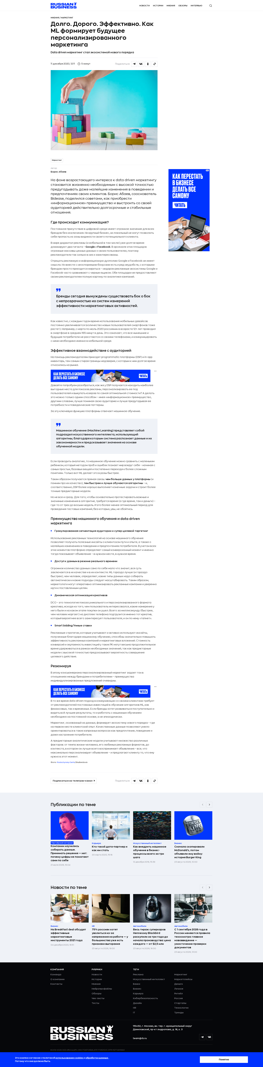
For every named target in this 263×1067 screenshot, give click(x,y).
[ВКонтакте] (210, 1037)
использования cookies (69, 1058)
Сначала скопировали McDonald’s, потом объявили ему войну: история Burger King (189, 852)
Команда (55, 974)
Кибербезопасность (145, 998)
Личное (178, 989)
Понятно (224, 1060)
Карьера (138, 994)
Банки (136, 984)
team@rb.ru (140, 1038)
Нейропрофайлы (102, 989)
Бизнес (137, 989)
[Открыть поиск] (210, 5)
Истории (158, 6)
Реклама (138, 974)
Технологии (181, 1008)
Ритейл (178, 994)
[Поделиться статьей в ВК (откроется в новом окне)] (141, 64)
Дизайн (137, 1003)
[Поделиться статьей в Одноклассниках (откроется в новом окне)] (148, 64)
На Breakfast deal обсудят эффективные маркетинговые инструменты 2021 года (68, 934)
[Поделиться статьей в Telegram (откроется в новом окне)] (134, 64)
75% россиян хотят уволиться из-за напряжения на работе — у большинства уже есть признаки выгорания (110, 936)
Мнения (171, 6)
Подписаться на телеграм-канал (72, 781)
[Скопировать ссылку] (155, 64)
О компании (57, 979)
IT (134, 1013)
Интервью (196, 6)
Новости (144, 6)
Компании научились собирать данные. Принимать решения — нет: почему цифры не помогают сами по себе (70, 853)
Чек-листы (98, 998)
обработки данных (97, 1058)
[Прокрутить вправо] (209, 805)
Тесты (95, 1003)
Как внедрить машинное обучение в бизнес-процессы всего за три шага (149, 852)
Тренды (179, 1013)
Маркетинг (67, 18)
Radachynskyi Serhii (66, 762)
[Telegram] (202, 1037)
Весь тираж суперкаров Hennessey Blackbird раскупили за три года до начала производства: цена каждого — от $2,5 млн (152, 936)
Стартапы (180, 1003)
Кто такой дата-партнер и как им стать (109, 848)
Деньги (178, 984)
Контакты (56, 984)
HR (134, 1008)
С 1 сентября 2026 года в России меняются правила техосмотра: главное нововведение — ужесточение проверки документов (192, 938)
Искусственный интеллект (149, 979)
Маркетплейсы (183, 979)
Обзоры (182, 6)
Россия (178, 998)
